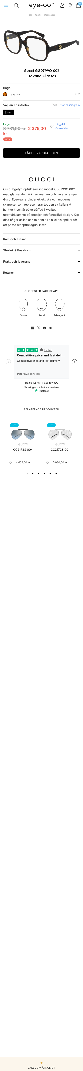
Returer (8, 272)
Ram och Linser (14, 239)
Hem (30, 15)
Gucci (37, 15)
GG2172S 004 (23, 449)
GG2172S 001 (60, 449)
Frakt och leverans (16, 261)
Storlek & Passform (17, 250)
